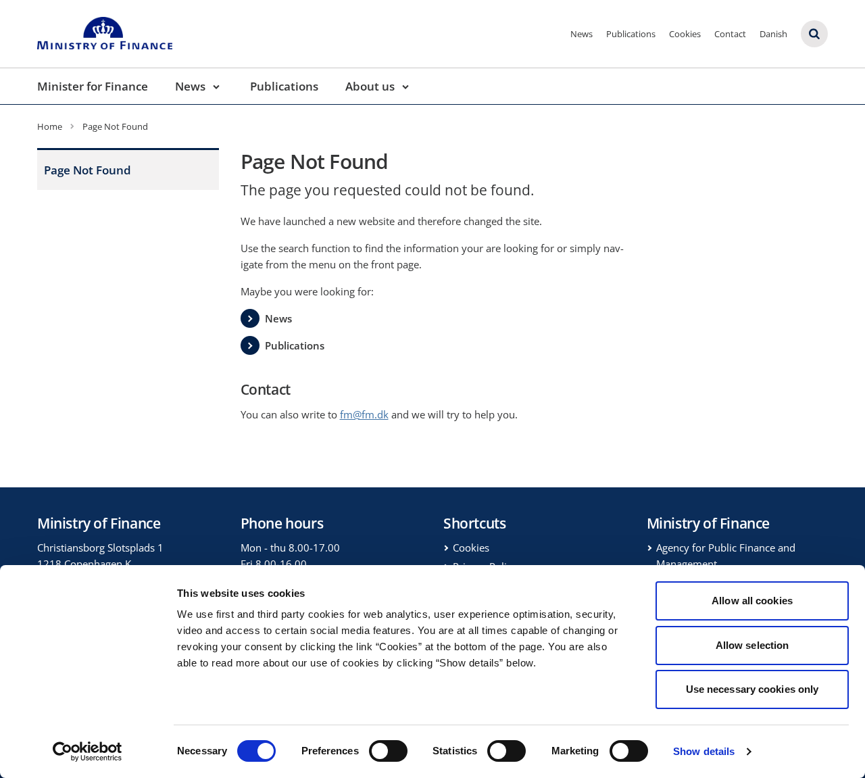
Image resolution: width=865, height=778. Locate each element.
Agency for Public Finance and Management (725, 555)
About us (370, 86)
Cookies (685, 34)
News (581, 34)
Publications (631, 34)
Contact (730, 34)
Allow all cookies (752, 600)
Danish (773, 34)
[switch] (388, 751)
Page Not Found (87, 170)
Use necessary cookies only (752, 689)
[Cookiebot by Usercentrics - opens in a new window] (87, 751)
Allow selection (752, 645)
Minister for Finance (92, 86)
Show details (704, 751)
